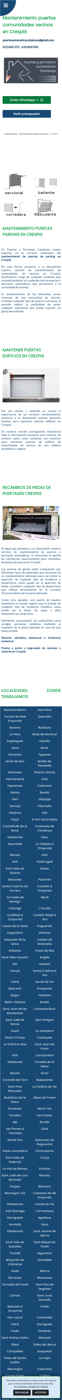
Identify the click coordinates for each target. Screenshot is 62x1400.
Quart (15, 1031)
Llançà (15, 971)
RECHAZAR (22, 1392)
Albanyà (44, 1338)
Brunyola (15, 755)
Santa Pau (14, 1140)
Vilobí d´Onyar (15, 1038)
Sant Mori (44, 710)
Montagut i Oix (15, 1193)
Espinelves (15, 786)
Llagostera (15, 933)
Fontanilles (44, 1317)
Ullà (44, 813)
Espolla (44, 741)
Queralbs (44, 717)
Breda (44, 1002)
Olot (45, 855)
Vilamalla (44, 806)
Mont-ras (44, 1109)
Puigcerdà (44, 926)
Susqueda (44, 1351)
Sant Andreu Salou (15, 1338)
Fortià (44, 1306)
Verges (15, 1186)
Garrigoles (44, 1324)
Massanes (44, 1278)
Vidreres (44, 933)
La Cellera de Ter (44, 1087)
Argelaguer (15, 741)
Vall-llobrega (15, 1211)
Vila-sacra (15, 1317)
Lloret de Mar (15, 761)
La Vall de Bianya (15, 1169)
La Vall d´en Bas (15, 1044)
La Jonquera (44, 1031)
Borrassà (15, 1278)
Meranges (14, 1369)
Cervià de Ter (44, 1204)
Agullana (44, 1218)
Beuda (44, 792)
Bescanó (15, 988)
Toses (15, 1331)
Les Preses (44, 1115)
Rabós (15, 792)
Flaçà (15, 819)
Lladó (15, 1271)
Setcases (15, 772)
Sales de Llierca (44, 1345)
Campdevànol (44, 1009)
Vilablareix (14, 1062)
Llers (15, 799)
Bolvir (44, 748)
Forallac (15, 1115)
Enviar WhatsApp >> (24, 100)
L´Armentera (44, 1211)
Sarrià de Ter (44, 982)
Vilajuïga (44, 799)
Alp (15, 1122)
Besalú (15, 1073)
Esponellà (15, 844)
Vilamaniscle (15, 779)
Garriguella (15, 1218)
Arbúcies (15, 951)
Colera (45, 1376)
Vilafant (44, 964)
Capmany (44, 1369)
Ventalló (15, 1224)
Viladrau (15, 813)
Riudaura (44, 728)
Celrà (15, 982)
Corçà (44, 1158)
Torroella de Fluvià (15, 1284)
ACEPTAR (40, 1392)
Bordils (44, 1122)
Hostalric (44, 995)
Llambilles (44, 1260)
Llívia (44, 1129)
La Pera (15, 734)
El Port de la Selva (44, 819)
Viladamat (15, 837)
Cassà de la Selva (15, 926)
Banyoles (15, 880)
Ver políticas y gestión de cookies (31, 1386)
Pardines (44, 1331)
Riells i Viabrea (14, 1002)
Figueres (44, 755)
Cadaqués (44, 1038)
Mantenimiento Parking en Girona (34, 134)
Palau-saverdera (15, 1151)
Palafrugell (44, 862)
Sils (15, 964)
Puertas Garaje (10, 134)
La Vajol (44, 1358)
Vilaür (15, 1345)
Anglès (45, 957)
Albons (45, 1271)
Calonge (15, 908)
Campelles (15, 1351)
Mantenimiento (15, 710)
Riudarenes (44, 1080)
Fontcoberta (44, 1151)
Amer (45, 1073)
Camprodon (44, 1055)
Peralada (15, 1109)
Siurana (14, 728)
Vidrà (15, 1324)
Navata (44, 1175)
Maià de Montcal (44, 734)
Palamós (44, 880)
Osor (44, 837)
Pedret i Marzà (44, 772)
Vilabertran (15, 1204)
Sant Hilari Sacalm (15, 957)
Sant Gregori (44, 1020)
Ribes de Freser (44, 1098)
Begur (15, 995)
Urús (44, 779)
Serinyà (15, 806)
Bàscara (44, 1186)
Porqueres (44, 988)
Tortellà (14, 1253)
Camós (15, 1295)
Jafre (15, 748)
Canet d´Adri (15, 1376)
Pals (15, 1055)
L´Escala (44, 908)
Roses (44, 869)
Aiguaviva (45, 1253)
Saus (44, 1224)
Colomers (44, 786)
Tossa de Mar (45, 951)
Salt (15, 862)
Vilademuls (15, 1231)
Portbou (44, 1169)
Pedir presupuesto (26, 114)
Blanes (15, 855)
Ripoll (44, 897)
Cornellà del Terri (14, 1080)
